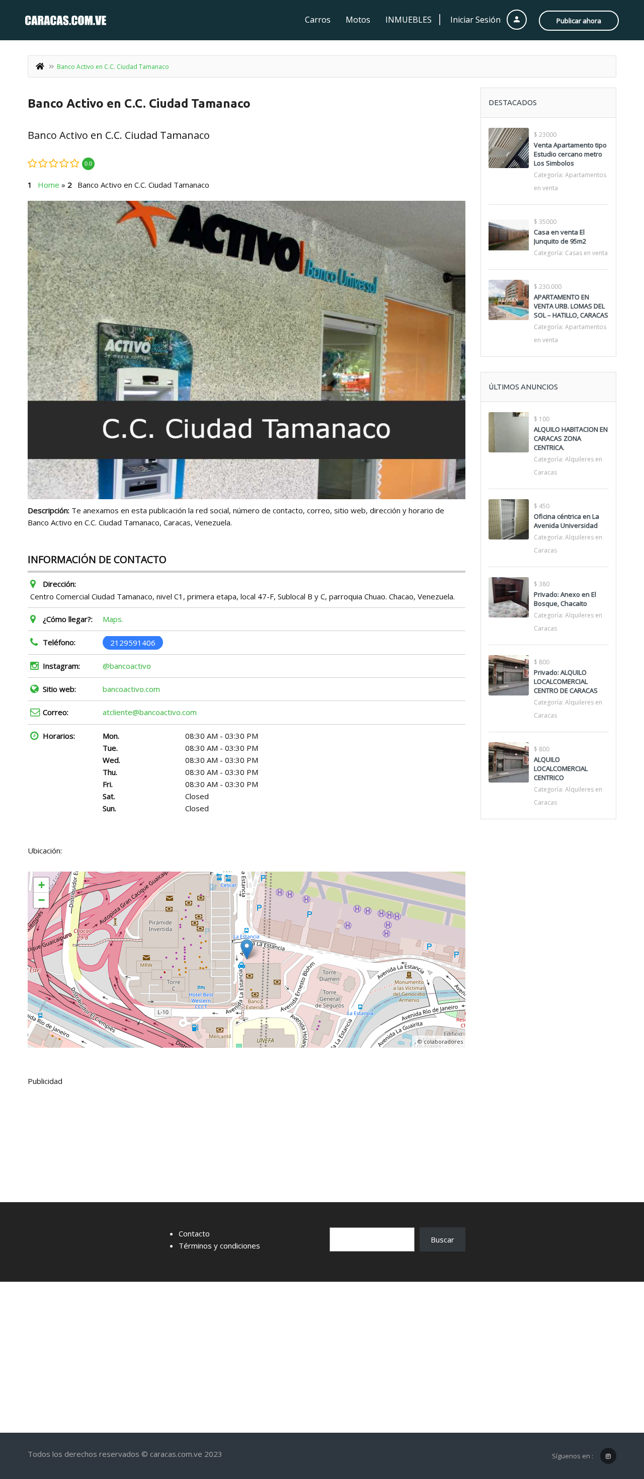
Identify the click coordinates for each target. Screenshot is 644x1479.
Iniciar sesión (476, 19)
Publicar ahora (578, 20)
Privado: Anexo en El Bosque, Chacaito (565, 599)
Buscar (442, 1239)
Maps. (113, 619)
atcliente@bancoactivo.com (150, 712)
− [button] (41, 900)
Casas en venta (586, 253)
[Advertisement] (322, 1357)
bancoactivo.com (131, 689)
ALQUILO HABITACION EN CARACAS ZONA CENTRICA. (571, 438)
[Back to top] (611, 1416)
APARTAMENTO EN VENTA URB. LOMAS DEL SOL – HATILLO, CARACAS (571, 306)
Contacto (194, 1233)
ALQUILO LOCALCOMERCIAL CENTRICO (561, 768)
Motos (358, 19)
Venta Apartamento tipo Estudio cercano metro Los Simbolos (570, 154)
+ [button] (41, 885)
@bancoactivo (127, 666)
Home (48, 185)
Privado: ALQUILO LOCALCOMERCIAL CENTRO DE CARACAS (566, 681)
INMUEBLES (408, 19)
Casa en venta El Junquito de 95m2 (560, 236)
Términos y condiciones (219, 1245)
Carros (318, 19)
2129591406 (132, 642)
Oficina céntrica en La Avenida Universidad (566, 521)
